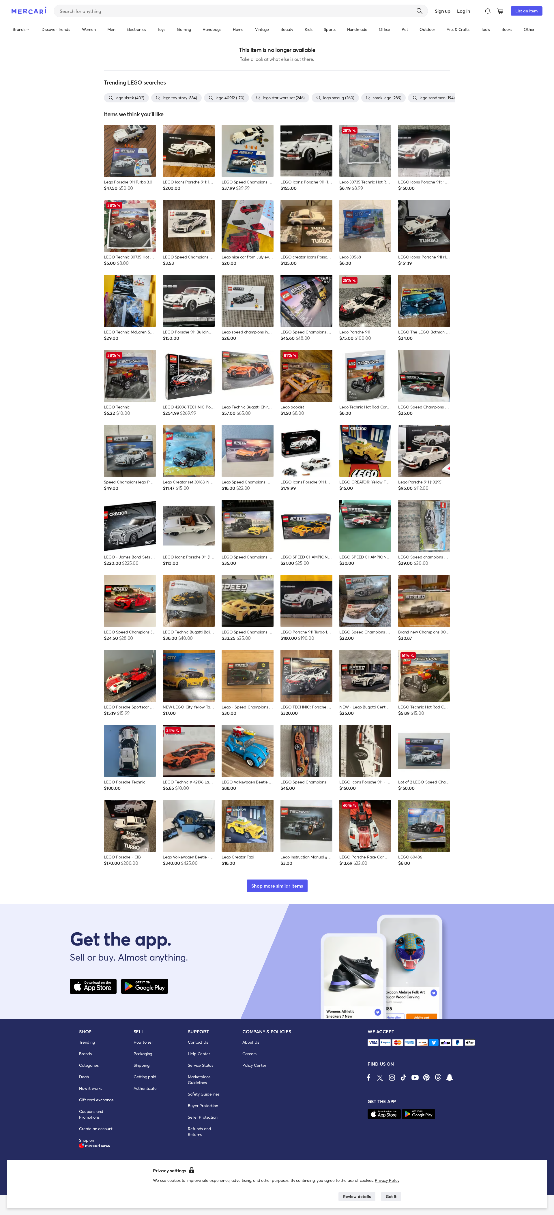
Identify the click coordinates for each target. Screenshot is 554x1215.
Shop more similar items (277, 886)
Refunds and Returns (199, 1131)
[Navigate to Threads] (438, 1077)
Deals (84, 1076)
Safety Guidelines (203, 1094)
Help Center (199, 1053)
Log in (463, 11)
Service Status (200, 1065)
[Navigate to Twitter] (380, 1077)
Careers (249, 1053)
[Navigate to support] (373, 1042)
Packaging (143, 1053)
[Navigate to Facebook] (369, 1077)
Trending (87, 1042)
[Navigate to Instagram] (392, 1077)
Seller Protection (202, 1117)
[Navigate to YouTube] (415, 1077)
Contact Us (198, 1042)
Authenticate (145, 1088)
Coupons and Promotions (91, 1114)
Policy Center (254, 1065)
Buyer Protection (203, 1105)
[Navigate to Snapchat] (449, 1077)
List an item (526, 11)
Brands (85, 1053)
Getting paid (145, 1076)
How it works (90, 1088)
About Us (250, 1042)
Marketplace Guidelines (199, 1079)
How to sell (143, 1042)
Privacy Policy (387, 1180)
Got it (391, 1196)
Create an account (96, 1128)
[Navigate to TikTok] (403, 1077)
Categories (88, 1065)
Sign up (442, 11)
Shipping (141, 1065)
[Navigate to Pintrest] (426, 1077)
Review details (357, 1196)
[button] (487, 11)
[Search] (419, 11)
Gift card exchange (96, 1099)
